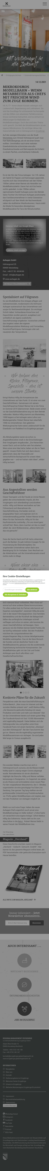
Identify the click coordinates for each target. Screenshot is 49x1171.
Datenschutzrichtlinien (21, 583)
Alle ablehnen (32, 590)
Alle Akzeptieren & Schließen (15, 594)
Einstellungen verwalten (13, 590)
